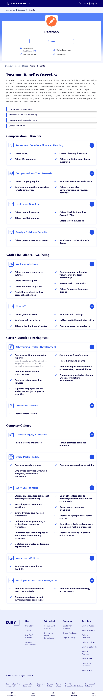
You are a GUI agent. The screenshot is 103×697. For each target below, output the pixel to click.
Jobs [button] (17, 66)
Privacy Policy (50, 685)
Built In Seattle (88, 670)
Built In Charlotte (86, 636)
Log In (94, 3)
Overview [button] (9, 66)
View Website (61, 54)
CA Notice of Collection (90, 685)
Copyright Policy (40, 685)
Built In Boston (88, 630)
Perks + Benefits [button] (37, 66)
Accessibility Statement (28, 685)
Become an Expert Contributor (49, 635)
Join (86, 3)
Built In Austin (88, 626)
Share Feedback (70, 633)
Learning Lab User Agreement (13, 685)
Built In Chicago (89, 642)
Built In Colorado (89, 647)
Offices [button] (25, 66)
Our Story (29, 626)
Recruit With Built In (49, 627)
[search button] (80, 3)
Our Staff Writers (29, 636)
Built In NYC (87, 659)
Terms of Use (58, 685)
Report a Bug (69, 637)
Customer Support (67, 627)
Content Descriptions (30, 643)
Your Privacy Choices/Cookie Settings (74, 685)
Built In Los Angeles (87, 652)
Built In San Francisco (87, 664)
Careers (28, 630)
